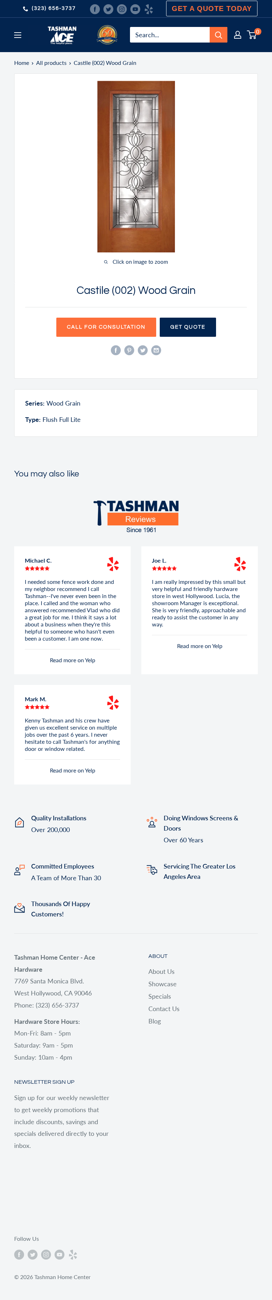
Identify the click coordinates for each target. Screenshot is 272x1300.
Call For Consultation (106, 327)
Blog (154, 1021)
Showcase (162, 984)
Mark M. (35, 699)
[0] (252, 34)
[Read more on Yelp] (113, 564)
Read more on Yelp (72, 660)
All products (51, 62)
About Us (161, 971)
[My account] (237, 35)
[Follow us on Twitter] (108, 8)
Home (21, 62)
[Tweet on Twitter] (143, 350)
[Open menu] (17, 35)
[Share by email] (156, 350)
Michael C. (38, 560)
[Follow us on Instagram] (122, 8)
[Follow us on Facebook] (95, 8)
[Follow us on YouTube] (135, 8)
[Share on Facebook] (116, 350)
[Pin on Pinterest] (129, 350)
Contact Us (164, 1008)
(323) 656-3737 (54, 8)
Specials (159, 996)
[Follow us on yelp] (149, 8)
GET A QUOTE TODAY (212, 8)
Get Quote (187, 327)
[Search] (218, 35)
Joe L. (159, 560)
